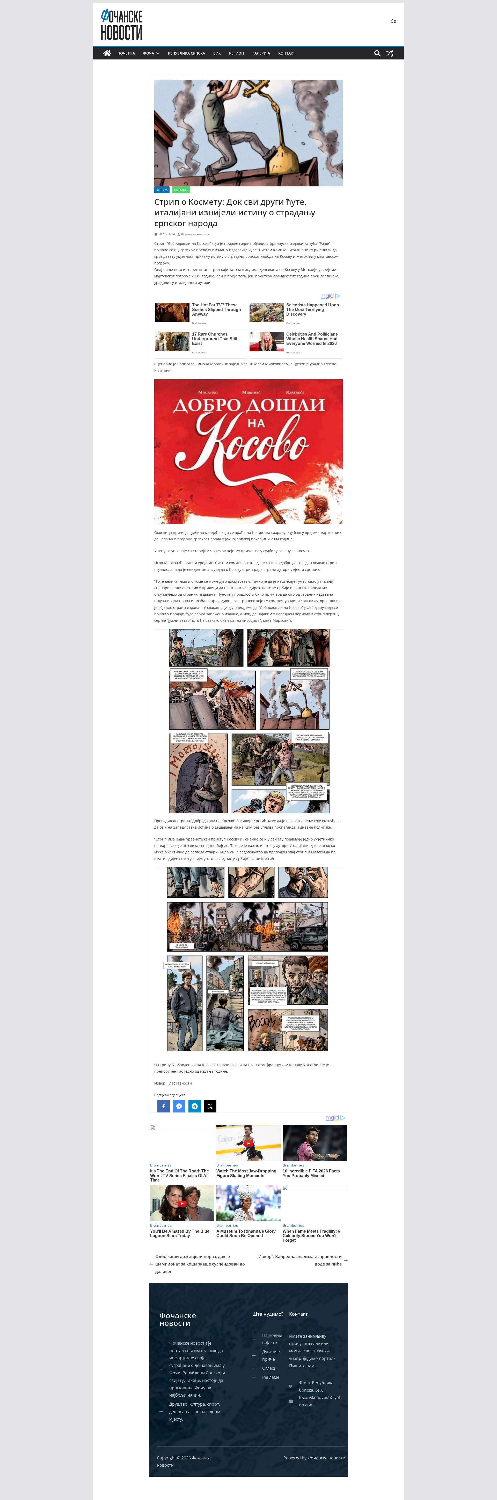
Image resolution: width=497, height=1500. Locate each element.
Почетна (126, 53)
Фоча (148, 53)
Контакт (286, 53)
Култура (161, 190)
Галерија (261, 53)
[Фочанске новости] (107, 53)
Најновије (181, 190)
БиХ (217, 53)
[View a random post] (390, 53)
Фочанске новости (195, 234)
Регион (236, 53)
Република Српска (186, 53)
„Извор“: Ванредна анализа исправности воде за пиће (299, 1260)
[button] (157, 53)
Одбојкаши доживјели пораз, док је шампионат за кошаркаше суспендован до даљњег (200, 1264)
